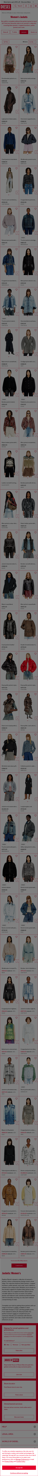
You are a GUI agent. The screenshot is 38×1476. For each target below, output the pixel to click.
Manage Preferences (22, 1459)
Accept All (19, 1468)
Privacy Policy (9, 1461)
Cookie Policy (20, 1461)
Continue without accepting (19, 1473)
